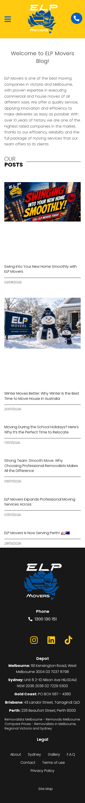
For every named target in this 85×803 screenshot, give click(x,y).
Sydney (34, 754)
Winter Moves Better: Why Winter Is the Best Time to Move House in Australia (41, 396)
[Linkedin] (51, 640)
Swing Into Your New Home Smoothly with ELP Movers (40, 269)
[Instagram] (34, 640)
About (15, 754)
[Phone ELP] (76, 18)
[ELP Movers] (42, 581)
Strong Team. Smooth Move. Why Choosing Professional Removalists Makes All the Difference (41, 465)
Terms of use (53, 762)
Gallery (54, 754)
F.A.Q (71, 754)
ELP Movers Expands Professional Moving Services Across (39, 502)
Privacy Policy (42, 770)
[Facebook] (16, 640)
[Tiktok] (68, 640)
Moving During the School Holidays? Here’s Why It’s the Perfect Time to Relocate (41, 429)
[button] (7, 19)
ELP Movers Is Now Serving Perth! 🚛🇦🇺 (37, 532)
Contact (27, 762)
